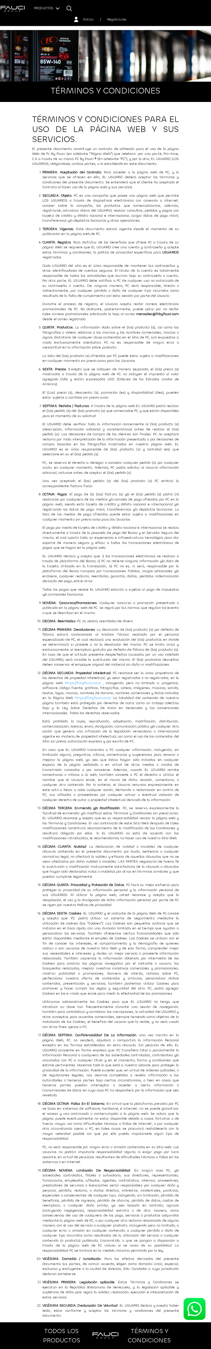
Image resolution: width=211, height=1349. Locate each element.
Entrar (88, 19)
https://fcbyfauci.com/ (83, 683)
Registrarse (116, 19)
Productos (44, 8)
